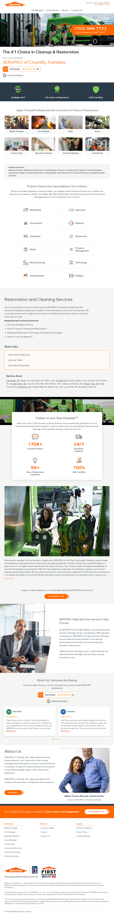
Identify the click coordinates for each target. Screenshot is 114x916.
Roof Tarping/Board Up (79, 173)
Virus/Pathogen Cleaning (54, 170)
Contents (12, 175)
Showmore (9, 578)
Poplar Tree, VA (91, 384)
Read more (11, 731)
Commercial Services (18, 365)
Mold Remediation (11, 836)
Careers (43, 832)
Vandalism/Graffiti (97, 173)
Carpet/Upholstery (94, 170)
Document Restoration (34, 173)
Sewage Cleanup (15, 170)
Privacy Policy (81, 832)
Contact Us (77, 10)
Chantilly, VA (61, 380)
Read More (13, 792)
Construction (9, 844)
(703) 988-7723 (101, 4)
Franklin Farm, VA (18, 384)
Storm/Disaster (10, 840)
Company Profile (47, 828)
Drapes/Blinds (50, 173)
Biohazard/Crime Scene (33, 170)
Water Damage (10, 828)
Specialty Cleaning (12, 852)
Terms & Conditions (84, 828)
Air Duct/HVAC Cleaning (76, 170)
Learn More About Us (19, 354)
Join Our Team (15, 360)
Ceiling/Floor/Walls (16, 173)
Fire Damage (9, 832)
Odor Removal (63, 173)
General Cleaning (11, 856)
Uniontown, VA (24, 387)
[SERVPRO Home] (14, 4)
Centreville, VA (12, 380)
